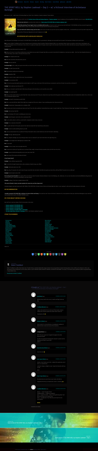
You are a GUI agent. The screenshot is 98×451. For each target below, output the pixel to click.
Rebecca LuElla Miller (49, 229)
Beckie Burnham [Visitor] (42, 347)
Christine (7, 231)
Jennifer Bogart (8, 224)
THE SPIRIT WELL (88, 19)
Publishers (36, 15)
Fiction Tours (31, 15)
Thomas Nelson (50, 15)
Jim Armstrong (8, 220)
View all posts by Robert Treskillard (14, 273)
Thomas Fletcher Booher (10, 226)
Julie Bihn (7, 221)
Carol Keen (47, 222)
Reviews (32, 2)
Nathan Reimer (48, 234)
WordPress (35, 449)
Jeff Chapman (8, 230)
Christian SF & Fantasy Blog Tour (21, 15)
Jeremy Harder (8, 239)
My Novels (20, 2)
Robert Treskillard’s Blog (22, 449)
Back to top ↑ (43, 449)
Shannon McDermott (49, 226)
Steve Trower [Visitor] (41, 376)
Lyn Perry (47, 232)
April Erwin (7, 236)
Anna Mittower (48, 230)
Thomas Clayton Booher (10, 225)
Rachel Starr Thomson (49, 236)
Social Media (56, 2)
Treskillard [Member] (41, 307)
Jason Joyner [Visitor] (41, 359)
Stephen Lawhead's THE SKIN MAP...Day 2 (14, 206)
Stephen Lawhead (43, 15)
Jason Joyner (47, 221)
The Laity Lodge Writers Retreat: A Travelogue (15, 211)
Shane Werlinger (48, 240)
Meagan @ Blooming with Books (51, 227)
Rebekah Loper (48, 225)
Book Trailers (48, 2)
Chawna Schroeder (49, 235)
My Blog (42, 2)
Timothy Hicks (8, 241)
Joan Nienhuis (48, 231)
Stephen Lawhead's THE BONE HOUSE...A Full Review (16, 209)
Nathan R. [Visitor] (41, 321)
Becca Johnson (48, 220)
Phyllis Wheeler (48, 241)
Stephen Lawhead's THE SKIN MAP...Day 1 (14, 205)
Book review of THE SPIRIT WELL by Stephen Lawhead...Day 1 (54, 22)
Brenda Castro (8, 229)
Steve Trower (47, 238)
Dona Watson (47, 239)
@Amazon (62, 2)
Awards (37, 2)
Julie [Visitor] (39, 296)
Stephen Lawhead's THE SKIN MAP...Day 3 (14, 208)
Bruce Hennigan (8, 240)
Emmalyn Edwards (9, 235)
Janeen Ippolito (8, 243)
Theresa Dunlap (8, 234)
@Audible (69, 2)
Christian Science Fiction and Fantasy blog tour (38, 19)
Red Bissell (7, 222)
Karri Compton (8, 232)
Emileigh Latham (48, 224)
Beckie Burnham (8, 227)
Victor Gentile (8, 238)
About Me (26, 2)
